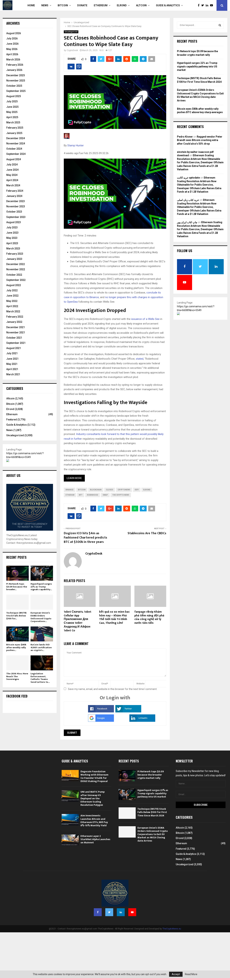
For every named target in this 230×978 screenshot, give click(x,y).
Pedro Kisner (185, 136)
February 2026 (14, 64)
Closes (109, 490)
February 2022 (14, 316)
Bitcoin (63, 5)
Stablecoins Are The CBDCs (147, 533)
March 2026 (13, 59)
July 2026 (12, 38)
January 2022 (14, 321)
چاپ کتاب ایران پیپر (187, 222)
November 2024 (15, 143)
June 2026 (12, 43)
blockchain (96, 490)
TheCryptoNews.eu (171, 928)
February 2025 (14, 127)
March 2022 (13, 311)
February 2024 (14, 190)
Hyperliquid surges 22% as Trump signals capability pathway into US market (197, 66)
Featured (11, 419)
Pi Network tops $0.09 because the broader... (16, 586)
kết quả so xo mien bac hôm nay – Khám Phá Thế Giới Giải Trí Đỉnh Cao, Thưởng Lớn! (114, 617)
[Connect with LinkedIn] (142, 720)
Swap (105, 495)
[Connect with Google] (101, 720)
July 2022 (12, 290)
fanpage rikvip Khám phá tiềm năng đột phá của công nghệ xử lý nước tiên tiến (149, 617)
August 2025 (13, 96)
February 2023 (14, 253)
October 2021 (14, 337)
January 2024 (14, 196)
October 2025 (14, 85)
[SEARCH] (220, 25)
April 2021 (12, 369)
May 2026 (11, 49)
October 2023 (14, 211)
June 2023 (12, 232)
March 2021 (13, 374)
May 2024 (11, 175)
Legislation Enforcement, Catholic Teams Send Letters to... (40, 678)
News (44, 5)
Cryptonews (124, 490)
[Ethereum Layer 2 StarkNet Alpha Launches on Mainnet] (70, 840)
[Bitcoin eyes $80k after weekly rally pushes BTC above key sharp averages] (17, 633)
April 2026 (12, 54)
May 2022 (11, 301)
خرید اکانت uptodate (188, 177)
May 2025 (11, 112)
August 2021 (13, 348)
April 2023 (12, 243)
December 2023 (15, 201)
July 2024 (12, 164)
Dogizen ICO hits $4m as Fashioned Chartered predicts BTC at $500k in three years (85, 538)
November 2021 (15, 332)
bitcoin (82, 490)
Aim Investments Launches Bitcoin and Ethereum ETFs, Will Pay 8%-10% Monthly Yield (94, 820)
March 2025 (13, 122)
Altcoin (141, 5)
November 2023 (15, 206)
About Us (13, 475)
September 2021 (16, 342)
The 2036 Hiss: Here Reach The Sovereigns (17, 676)
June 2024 (12, 169)
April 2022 (12, 306)
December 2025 (15, 75)
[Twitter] (203, 5)
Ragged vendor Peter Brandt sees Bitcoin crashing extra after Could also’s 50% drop (199, 140)
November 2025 (15, 80)
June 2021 (12, 358)
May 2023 (11, 237)
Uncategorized (71, 32)
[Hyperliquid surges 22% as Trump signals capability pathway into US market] (42, 573)
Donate (82, 5)
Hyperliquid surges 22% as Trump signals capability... (41, 586)
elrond (146, 490)
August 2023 (13, 222)
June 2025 (12, 106)
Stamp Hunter (75, 145)
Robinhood (92, 495)
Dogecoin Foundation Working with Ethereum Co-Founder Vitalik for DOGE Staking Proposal (94, 776)
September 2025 (16, 91)
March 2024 (13, 185)
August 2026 (13, 33)
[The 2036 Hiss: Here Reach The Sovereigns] (17, 662)
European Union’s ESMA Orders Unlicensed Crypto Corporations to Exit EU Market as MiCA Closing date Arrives (152, 834)
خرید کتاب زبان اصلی (188, 200)
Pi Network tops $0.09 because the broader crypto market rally (150, 774)
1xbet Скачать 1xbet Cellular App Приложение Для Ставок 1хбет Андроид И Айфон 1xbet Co (77, 621)
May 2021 (11, 364)
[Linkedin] (208, 5)
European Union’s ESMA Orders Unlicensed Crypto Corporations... (41, 617)
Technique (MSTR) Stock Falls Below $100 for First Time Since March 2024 (152, 812)
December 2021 (15, 327)
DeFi (137, 490)
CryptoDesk (72, 50)
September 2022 (16, 280)
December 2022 (15, 264)
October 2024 (14, 148)
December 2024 (15, 138)
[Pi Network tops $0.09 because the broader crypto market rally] (17, 573)
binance (69, 490)
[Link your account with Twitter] (128, 711)
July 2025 (12, 101)
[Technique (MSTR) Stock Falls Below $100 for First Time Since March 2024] (17, 602)
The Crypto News (120, 495)
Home (31, 5)
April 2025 (12, 117)
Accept (176, 974)
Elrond (122, 5)
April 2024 (12, 180)
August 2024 (13, 159)
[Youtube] (212, 5)
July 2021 (12, 353)
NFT (80, 495)
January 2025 (14, 133)
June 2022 (12, 295)
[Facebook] (199, 5)
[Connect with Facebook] (101, 711)
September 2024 (16, 153)
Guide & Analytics (168, 5)
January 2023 (14, 258)
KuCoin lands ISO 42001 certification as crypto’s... (41, 647)
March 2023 (13, 248)
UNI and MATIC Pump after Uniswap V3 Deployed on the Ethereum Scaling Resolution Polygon (92, 798)
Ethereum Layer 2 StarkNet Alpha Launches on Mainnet (95, 839)
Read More (191, 974)
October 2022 (14, 274)
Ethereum (100, 5)
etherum (70, 495)
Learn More (74, 478)
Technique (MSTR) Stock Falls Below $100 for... (16, 615)
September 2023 (16, 217)
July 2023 (12, 227)
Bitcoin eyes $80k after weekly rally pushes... (16, 647)
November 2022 (15, 269)
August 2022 (13, 285)
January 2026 (14, 70)
